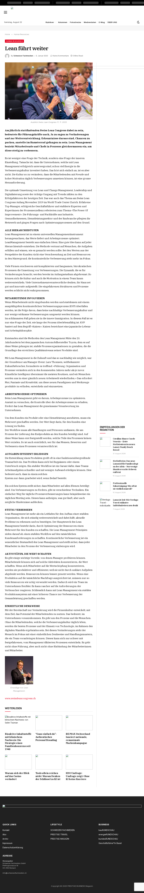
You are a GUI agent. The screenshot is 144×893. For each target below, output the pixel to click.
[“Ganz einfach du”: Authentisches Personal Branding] (48, 722)
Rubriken (50, 22)
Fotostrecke (75, 22)
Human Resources (14, 41)
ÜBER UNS (112, 22)
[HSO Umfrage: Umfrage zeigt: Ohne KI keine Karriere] (79, 761)
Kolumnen (62, 22)
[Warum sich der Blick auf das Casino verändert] (18, 761)
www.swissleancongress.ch (20, 698)
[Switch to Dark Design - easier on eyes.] (138, 22)
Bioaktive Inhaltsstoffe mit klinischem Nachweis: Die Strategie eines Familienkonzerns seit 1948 (18, 742)
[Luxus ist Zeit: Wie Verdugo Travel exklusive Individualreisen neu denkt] (105, 503)
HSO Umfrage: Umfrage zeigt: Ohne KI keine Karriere (77, 776)
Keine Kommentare (61, 56)
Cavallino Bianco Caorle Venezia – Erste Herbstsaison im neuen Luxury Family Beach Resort (124, 444)
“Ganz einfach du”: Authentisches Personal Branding (46, 737)
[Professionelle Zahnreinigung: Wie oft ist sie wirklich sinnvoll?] (105, 486)
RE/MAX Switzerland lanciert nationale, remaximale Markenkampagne (78, 738)
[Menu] (5, 12)
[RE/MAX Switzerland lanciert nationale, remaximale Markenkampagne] (79, 722)
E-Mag (102, 22)
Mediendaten (90, 22)
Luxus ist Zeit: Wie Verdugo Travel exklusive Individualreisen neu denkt (125, 503)
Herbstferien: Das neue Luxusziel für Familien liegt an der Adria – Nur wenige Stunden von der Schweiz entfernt (125, 466)
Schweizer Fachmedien (23, 56)
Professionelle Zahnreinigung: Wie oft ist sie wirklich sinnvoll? (125, 486)
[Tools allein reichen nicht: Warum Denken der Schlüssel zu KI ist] (48, 761)
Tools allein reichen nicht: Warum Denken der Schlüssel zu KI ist (47, 776)
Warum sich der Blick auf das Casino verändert (17, 776)
